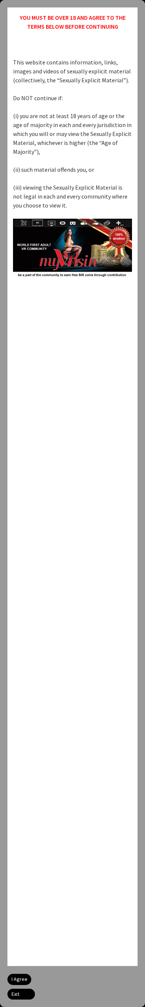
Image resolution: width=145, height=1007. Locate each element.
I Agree (20, 979)
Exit (15, 994)
